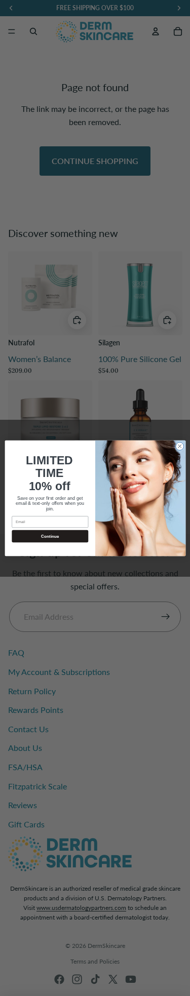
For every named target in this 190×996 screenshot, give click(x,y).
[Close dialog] (179, 446)
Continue (50, 536)
